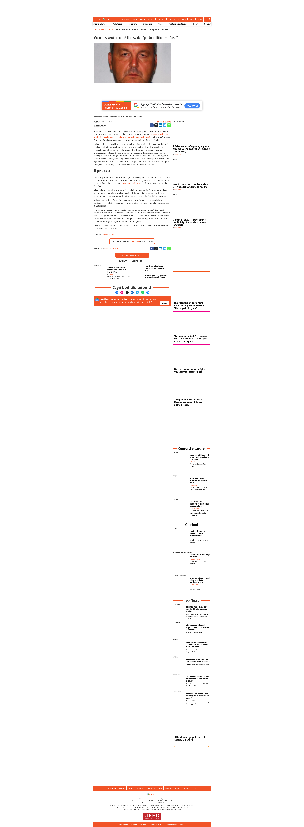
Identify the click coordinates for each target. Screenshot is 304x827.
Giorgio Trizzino (195, 559)
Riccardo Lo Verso (109, 122)
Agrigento (151, 19)
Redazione (194, 462)
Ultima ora (134, 24)
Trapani (199, 19)
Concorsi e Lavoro (199, 24)
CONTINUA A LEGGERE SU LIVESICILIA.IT (132, 255)
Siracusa (191, 19)
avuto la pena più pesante (132, 183)
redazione (111, 274)
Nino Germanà (195, 584)
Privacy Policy (123, 825)
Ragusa (183, 19)
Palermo (135, 19)
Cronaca (110, 29)
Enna (169, 19)
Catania (142, 19)
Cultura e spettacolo (165, 24)
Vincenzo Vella (108, 235)
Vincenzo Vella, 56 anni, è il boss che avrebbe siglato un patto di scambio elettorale (131, 135)
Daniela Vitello (195, 508)
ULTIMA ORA (126, 19)
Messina (176, 19)
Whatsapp (104, 24)
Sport (182, 24)
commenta (135, 241)
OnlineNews (177, 154)
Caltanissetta (161, 19)
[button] (174, 746)
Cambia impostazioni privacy (175, 825)
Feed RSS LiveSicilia (156, 825)
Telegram (119, 24)
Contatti (134, 825)
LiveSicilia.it (99, 29)
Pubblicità (143, 825)
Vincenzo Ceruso (195, 538)
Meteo (147, 24)
